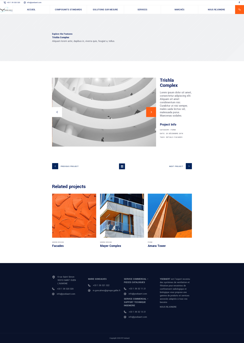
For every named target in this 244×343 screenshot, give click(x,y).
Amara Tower (157, 246)
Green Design (58, 242)
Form (173, 130)
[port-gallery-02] (104, 112)
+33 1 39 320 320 (13, 2)
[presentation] (57, 112)
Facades (178, 137)
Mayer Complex (110, 246)
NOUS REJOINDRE (168, 306)
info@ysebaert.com (34, 2)
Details (170, 137)
